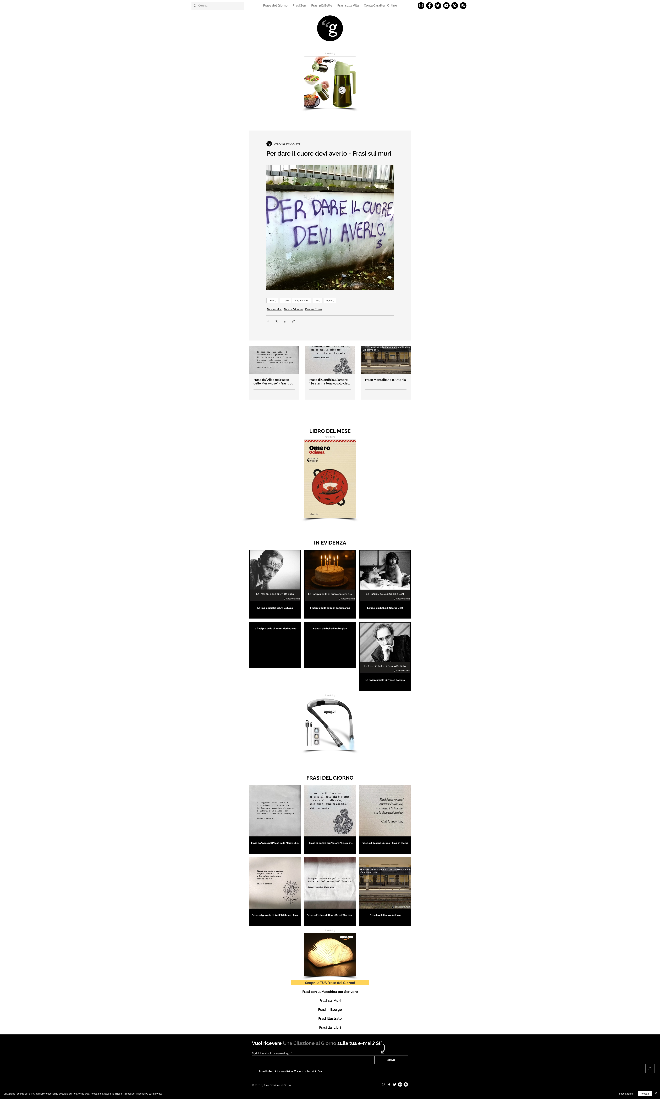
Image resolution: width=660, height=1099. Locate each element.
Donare (330, 300)
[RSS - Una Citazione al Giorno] (463, 5)
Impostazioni (626, 1093)
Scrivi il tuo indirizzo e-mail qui (271, 1053)
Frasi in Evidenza (293, 309)
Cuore (285, 300)
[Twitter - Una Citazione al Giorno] (437, 5)
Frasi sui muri (301, 300)
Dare (317, 300)
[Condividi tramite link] (293, 321)
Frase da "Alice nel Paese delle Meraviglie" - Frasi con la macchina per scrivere (273, 381)
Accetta (645, 1093)
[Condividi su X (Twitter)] (276, 321)
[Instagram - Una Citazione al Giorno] (421, 5)
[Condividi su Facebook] (268, 321)
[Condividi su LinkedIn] (285, 321)
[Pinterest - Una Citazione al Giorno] (454, 5)
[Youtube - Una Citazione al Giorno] (400, 1084)
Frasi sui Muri (274, 309)
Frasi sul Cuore (313, 309)
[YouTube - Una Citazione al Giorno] (446, 5)
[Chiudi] (656, 1093)
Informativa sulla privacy (149, 1093)
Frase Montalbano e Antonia (385, 380)
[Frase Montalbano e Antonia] (386, 360)
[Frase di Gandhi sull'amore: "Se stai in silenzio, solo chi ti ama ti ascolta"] (330, 360)
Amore (272, 300)
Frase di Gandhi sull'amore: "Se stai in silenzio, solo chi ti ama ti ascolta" (329, 381)
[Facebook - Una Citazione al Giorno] (429, 5)
